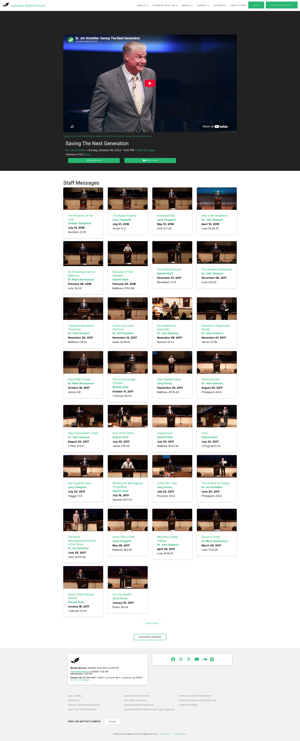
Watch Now (152, 160)
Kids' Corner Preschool (135, 700)
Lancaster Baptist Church (28, 5)
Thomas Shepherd (79, 223)
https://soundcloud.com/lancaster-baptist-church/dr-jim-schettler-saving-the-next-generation (107, 136)
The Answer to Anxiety (216, 483)
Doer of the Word (122, 433)
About (141, 5)
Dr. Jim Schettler (76, 150)
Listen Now (95, 160)
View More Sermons (150, 637)
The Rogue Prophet (124, 215)
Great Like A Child (123, 537)
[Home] (5, 4)
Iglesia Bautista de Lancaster (138, 705)
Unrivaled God (165, 215)
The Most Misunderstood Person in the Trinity (82, 540)
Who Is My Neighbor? (215, 215)
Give (256, 5)
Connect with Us (164, 5)
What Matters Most (169, 379)
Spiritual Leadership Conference (195, 695)
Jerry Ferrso (164, 383)
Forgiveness (164, 433)
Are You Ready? (122, 594)
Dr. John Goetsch (212, 220)
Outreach (220, 5)
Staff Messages (146, 150)
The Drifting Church (169, 269)
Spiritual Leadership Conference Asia (197, 700)
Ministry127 (73, 700)
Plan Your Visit (282, 5)
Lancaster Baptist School (137, 695)
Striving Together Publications (84, 705)
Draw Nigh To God (79, 379)
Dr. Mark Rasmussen (81, 279)
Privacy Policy (180, 734)
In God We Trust (167, 483)
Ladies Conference (188, 705)
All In (205, 433)
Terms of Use (164, 734)
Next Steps (238, 5)
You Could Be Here (79, 483)
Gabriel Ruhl (120, 279)
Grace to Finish (211, 537)
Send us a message (79, 679)
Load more (152, 623)
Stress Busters (211, 379)
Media (186, 5)
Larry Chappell (121, 220)
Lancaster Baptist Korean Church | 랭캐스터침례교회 (149, 709)
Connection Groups (80, 671)
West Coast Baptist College (82, 709)
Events (202, 5)
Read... (88, 154)
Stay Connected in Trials (83, 433)
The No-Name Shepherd (217, 269)
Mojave (112, 721)
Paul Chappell (75, 695)
